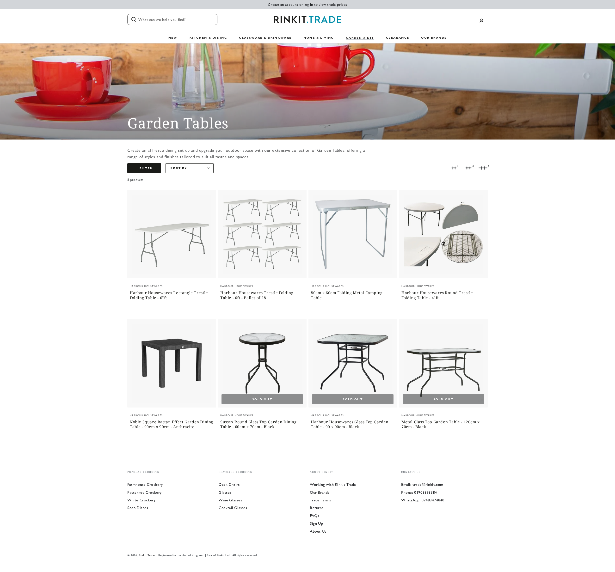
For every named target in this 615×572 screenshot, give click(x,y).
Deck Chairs (229, 484)
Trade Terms (320, 500)
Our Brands (319, 492)
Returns (316, 507)
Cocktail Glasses (233, 507)
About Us (318, 531)
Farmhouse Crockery (145, 484)
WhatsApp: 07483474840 (422, 500)
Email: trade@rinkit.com (422, 484)
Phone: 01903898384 (419, 492)
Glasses (225, 492)
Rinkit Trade (147, 555)
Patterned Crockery (144, 492)
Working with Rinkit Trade (333, 484)
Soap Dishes (137, 507)
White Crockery (141, 500)
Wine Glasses (230, 500)
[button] (172, 19)
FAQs (314, 515)
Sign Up (316, 523)
